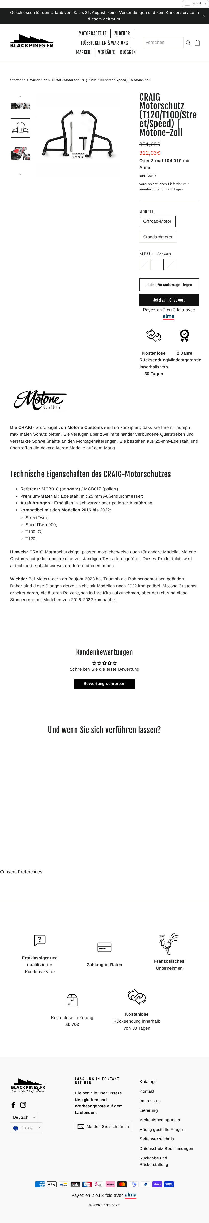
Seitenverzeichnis (157, 1139)
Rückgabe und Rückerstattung (154, 1161)
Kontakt (147, 1091)
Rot (170, 264)
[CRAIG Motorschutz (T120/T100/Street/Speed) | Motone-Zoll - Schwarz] (20, 829)
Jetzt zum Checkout (169, 300)
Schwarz (157, 264)
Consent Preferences (21, 871)
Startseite (17, 80)
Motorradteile (93, 33)
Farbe (155, 253)
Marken (83, 52)
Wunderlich (38, 80)
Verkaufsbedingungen (160, 1120)
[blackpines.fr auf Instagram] (23, 1104)
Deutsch (21, 1117)
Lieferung (149, 1110)
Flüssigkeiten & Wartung (104, 43)
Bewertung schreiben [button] (104, 683)
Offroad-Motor (157, 221)
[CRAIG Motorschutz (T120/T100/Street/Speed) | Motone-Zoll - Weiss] (13, 829)
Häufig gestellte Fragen (162, 1129)
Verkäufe (106, 52)
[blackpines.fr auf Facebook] (13, 1104)
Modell (146, 212)
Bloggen (128, 52)
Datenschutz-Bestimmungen (166, 1148)
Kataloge (148, 1081)
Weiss (144, 264)
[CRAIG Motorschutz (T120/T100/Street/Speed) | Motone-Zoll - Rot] (26, 829)
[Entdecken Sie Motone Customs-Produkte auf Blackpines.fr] (40, 415)
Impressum (150, 1101)
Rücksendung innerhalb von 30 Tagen (136, 1021)
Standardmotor (158, 237)
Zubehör (122, 33)
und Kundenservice (39, 964)
